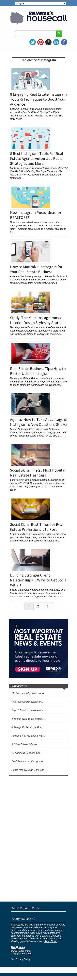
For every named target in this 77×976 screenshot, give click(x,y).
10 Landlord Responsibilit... (26, 752)
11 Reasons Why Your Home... (29, 693)
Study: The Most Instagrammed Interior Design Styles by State (36, 320)
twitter (32, 42)
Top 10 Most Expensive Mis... (28, 710)
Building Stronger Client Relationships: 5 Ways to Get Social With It (39, 580)
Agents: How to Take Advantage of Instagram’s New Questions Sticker (39, 422)
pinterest (40, 42)
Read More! (50, 941)
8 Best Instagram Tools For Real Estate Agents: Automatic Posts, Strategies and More (36, 158)
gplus (48, 42)
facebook (64, 42)
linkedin (56, 42)
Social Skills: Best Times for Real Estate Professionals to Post (36, 527)
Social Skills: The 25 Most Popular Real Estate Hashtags (38, 473)
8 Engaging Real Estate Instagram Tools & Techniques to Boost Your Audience (38, 99)
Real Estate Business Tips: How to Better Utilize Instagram (38, 371)
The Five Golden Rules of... (27, 701)
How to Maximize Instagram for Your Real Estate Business (36, 269)
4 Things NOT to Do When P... (28, 718)
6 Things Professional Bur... (27, 727)
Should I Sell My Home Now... (28, 735)
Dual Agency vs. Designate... (28, 761)
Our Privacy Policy (20, 959)
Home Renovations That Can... (29, 769)
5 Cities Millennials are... (25, 744)
